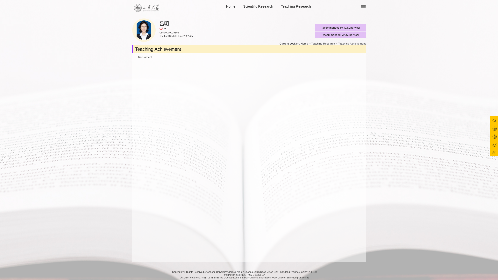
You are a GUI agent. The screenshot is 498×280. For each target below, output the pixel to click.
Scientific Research (258, 6)
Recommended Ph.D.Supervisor (340, 27)
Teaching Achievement (352, 43)
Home (230, 6)
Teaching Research (296, 6)
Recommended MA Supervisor (340, 34)
